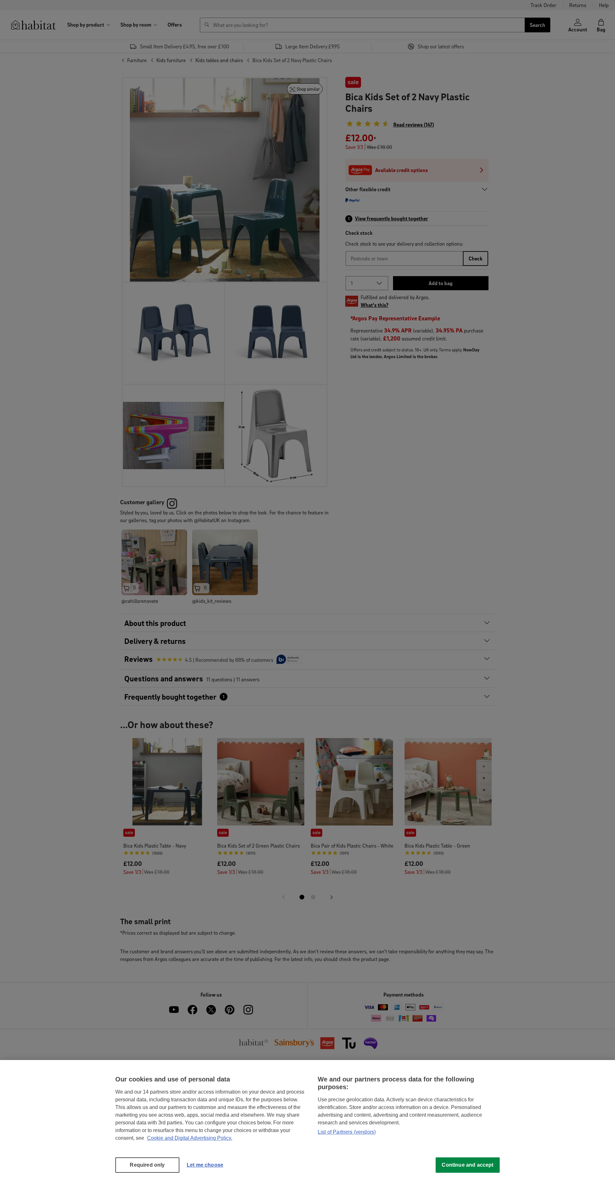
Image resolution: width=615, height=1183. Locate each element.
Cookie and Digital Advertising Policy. (189, 1138)
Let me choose (205, 1165)
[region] (307, 1121)
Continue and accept (467, 1165)
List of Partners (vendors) (347, 1132)
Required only (147, 1165)
